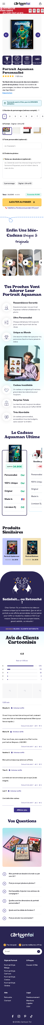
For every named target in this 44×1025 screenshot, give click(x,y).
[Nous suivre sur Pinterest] (25, 1016)
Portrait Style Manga (9, 966)
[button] (9, 691)
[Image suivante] (37, 34)
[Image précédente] (6, 34)
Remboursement (32, 997)
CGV (28, 1006)
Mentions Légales (30, 1002)
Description (7, 93)
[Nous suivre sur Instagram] (19, 1016)
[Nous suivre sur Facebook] (12, 1016)
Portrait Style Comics (9, 978)
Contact (7, 1001)
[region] (22, 691)
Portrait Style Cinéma (9, 984)
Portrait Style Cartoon (9, 972)
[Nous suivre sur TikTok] (31, 1016)
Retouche (8, 997)
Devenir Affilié (32, 965)
